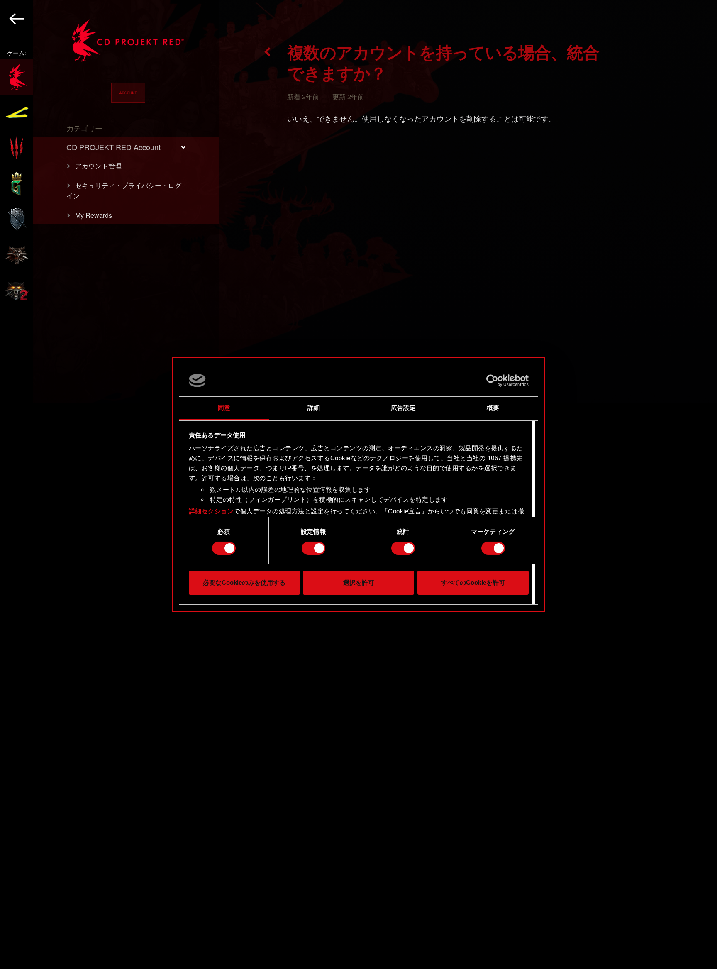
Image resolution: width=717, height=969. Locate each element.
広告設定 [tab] (403, 407)
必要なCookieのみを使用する (244, 582)
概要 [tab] (493, 407)
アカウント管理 (98, 166)
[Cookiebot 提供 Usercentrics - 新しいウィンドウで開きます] (492, 380)
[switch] (313, 548)
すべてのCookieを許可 (473, 582)
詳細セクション (211, 511)
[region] (109, 484)
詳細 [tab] (313, 407)
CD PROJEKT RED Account (113, 147)
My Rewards (93, 215)
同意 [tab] (224, 407)
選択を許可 (358, 582)
